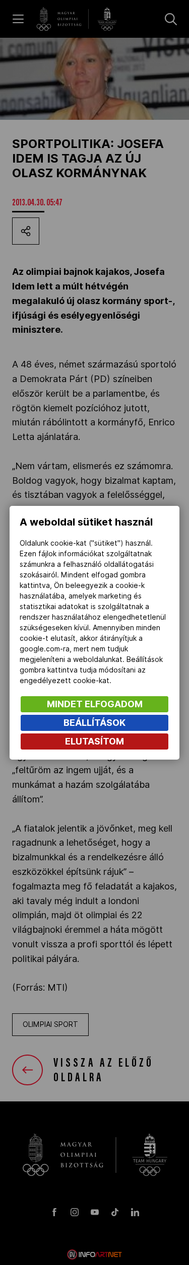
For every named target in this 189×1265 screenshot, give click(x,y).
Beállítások (94, 722)
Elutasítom (94, 741)
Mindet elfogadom (95, 704)
